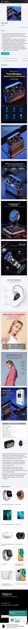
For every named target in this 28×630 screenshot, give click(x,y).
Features (3, 30)
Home (2, 4)
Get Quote (25, 58)
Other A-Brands (8, 4)
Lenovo (13, 4)
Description (4, 65)
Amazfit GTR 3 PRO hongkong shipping (15, 626)
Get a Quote (5, 53)
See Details (25, 60)
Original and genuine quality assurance (10, 60)
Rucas (2, 606)
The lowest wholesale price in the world (10, 58)
